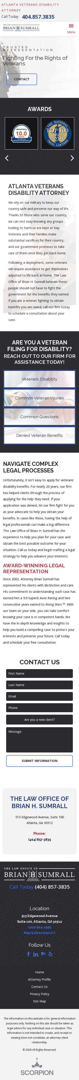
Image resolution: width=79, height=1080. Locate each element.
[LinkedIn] (35, 954)
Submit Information (39, 761)
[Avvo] (43, 954)
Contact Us (39, 987)
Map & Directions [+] (39, 933)
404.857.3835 (38, 16)
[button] (71, 29)
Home (39, 972)
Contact (21, 79)
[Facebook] (28, 954)
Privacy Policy (39, 994)
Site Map (39, 1001)
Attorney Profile (39, 979)
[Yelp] (50, 954)
